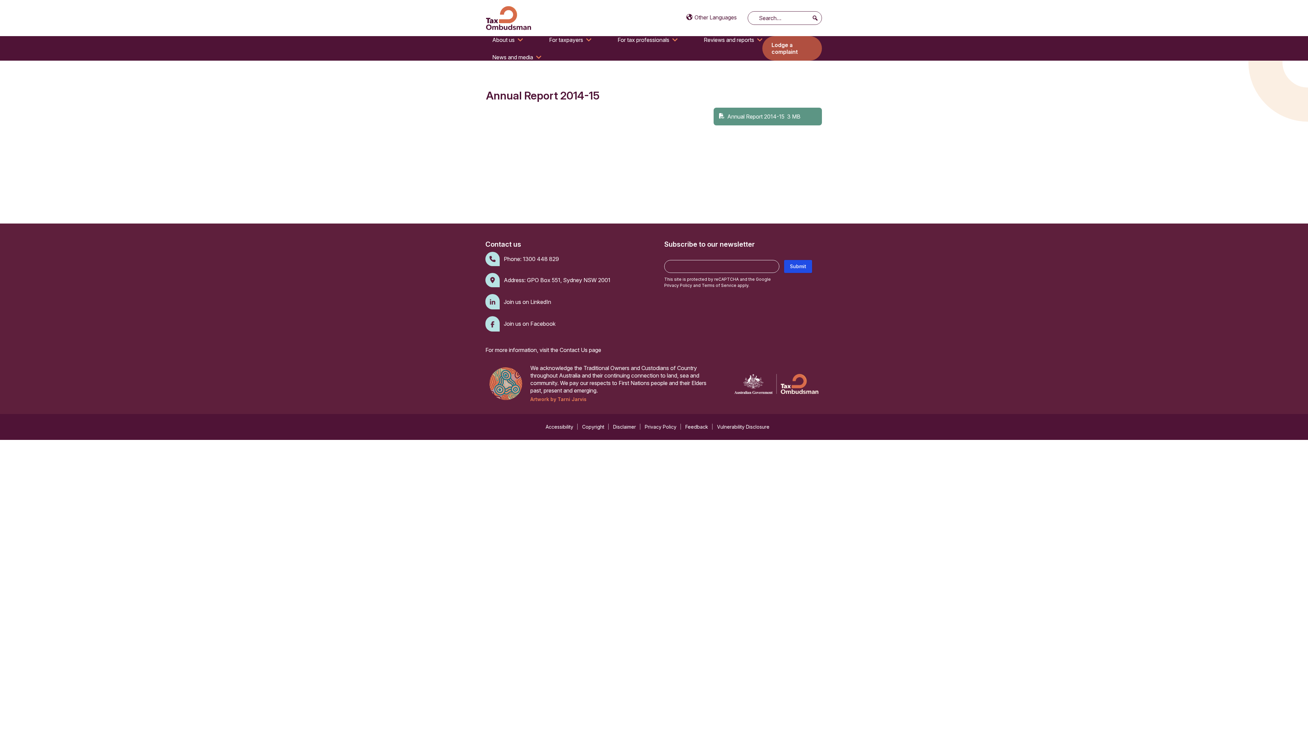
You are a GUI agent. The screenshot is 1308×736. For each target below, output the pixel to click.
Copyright (593, 427)
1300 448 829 (541, 259)
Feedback (696, 427)
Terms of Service (719, 285)
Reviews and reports (729, 39)
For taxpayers (566, 39)
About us (503, 39)
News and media (512, 57)
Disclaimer (624, 427)
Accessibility (559, 427)
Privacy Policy (678, 285)
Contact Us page (580, 350)
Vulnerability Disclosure (743, 427)
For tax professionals (643, 39)
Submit (798, 266)
